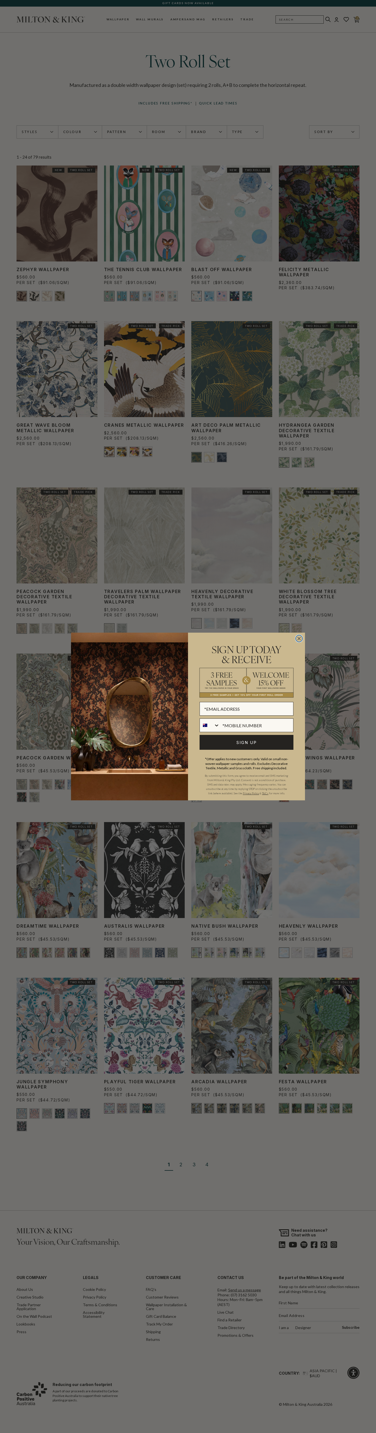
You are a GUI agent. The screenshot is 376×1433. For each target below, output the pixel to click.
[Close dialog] (299, 638)
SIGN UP (246, 742)
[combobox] (210, 725)
